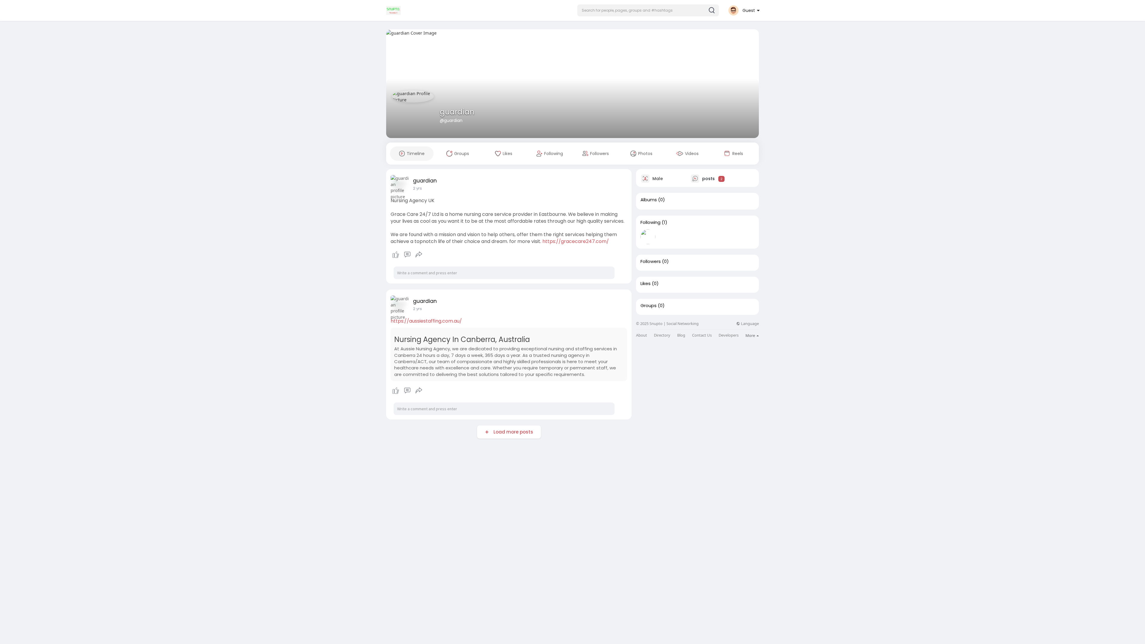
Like (396, 255)
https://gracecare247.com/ (575, 241)
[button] (648, 10)
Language (749, 324)
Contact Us (702, 335)
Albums (648, 199)
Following (650, 222)
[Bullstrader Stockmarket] (647, 236)
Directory (662, 335)
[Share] (419, 255)
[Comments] (407, 255)
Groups (648, 305)
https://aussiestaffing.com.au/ (426, 321)
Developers (729, 335)
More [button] (750, 335)
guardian (457, 112)
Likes (645, 283)
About (641, 335)
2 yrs (417, 188)
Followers (650, 261)
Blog (681, 335)
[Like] (407, 255)
